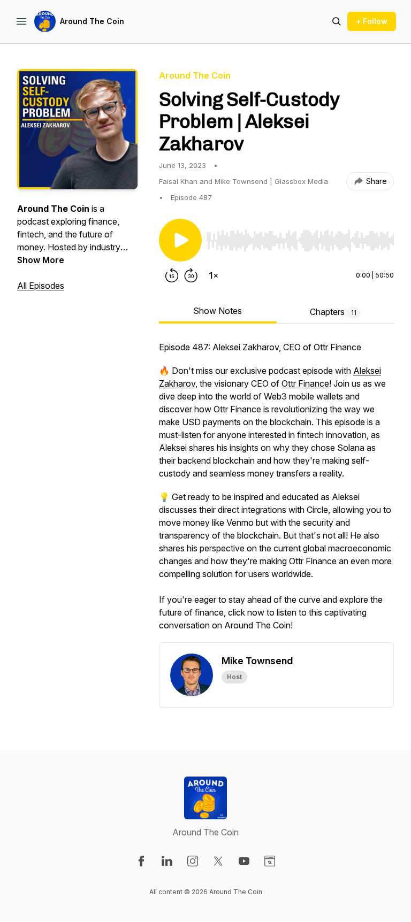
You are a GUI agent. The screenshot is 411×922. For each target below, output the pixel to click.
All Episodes (40, 285)
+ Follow (371, 21)
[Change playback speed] (213, 275)
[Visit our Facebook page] (141, 861)
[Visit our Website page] (269, 861)
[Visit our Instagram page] (192, 861)
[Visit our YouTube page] (244, 861)
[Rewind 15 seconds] (171, 275)
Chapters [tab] (333, 311)
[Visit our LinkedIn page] (167, 861)
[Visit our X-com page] (218, 861)
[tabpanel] (276, 491)
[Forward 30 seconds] (191, 275)
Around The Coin (92, 21)
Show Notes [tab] (217, 310)
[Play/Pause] (180, 240)
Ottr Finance (305, 383)
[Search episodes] (336, 21)
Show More (40, 260)
